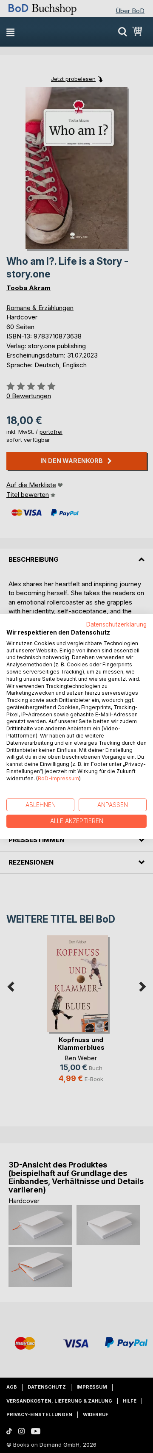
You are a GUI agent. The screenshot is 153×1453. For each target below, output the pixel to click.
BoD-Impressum (58, 778)
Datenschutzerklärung (116, 624)
